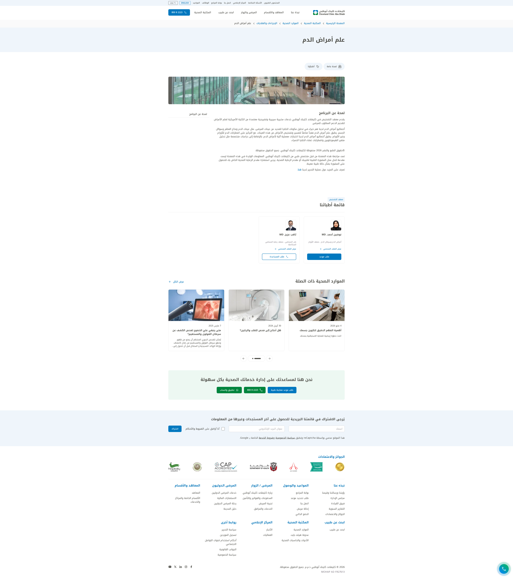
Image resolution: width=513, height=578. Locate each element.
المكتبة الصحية (202, 12)
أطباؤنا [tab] (311, 66)
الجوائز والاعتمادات (335, 514)
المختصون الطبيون (272, 3)
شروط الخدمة (266, 438)
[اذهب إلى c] (197, 467)
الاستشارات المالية (226, 498)
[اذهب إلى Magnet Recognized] (316, 467)
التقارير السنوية (337, 509)
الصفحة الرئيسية (335, 23)
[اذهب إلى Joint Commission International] (340, 467)
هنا (299, 169)
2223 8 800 (177, 12)
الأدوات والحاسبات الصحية (295, 540)
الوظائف (205, 3)
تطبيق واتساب (227, 390)
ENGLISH (185, 3)
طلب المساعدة (277, 257)
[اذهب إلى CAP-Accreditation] (226, 467)
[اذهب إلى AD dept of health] (263, 467)
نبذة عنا (295, 12)
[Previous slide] (269, 358)
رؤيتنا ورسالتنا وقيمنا (333, 493)
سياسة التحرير (229, 529)
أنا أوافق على (202, 429)
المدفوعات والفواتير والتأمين (257, 498)
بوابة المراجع (216, 3)
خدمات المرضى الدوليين (224, 493)
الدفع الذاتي (302, 514)
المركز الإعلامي (239, 3)
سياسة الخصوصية (285, 438)
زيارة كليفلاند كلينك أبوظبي (257, 493)
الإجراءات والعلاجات (266, 23)
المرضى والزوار (249, 12)
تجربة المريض (265, 503)
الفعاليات (267, 535)
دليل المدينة (230, 509)
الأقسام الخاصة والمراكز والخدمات (187, 500)
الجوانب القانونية (227, 549)
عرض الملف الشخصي (332, 249)
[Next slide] (243, 358)
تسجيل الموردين (228, 535)
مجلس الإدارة (338, 498)
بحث (171, 3)
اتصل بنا (227, 3)
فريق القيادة (338, 503)
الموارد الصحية (291, 23)
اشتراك (175, 429)
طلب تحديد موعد (300, 498)
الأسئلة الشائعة (255, 3)
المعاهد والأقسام (274, 12)
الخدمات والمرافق (263, 509)
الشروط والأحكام (195, 429)
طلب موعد (324, 257)
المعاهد (196, 493)
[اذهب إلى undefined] (191, 566)
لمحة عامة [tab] (332, 66)
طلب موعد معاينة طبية (282, 390)
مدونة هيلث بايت (300, 535)
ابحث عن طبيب (226, 12)
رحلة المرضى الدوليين (225, 503)
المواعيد (196, 3)
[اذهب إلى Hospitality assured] (174, 467)
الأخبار (269, 529)
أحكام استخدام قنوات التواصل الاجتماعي (220, 542)
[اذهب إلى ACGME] (293, 467)
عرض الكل (178, 282)
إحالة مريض (303, 509)
